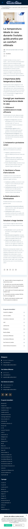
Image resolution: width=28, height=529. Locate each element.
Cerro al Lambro (7, 315)
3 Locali (2, 485)
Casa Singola (4, 491)
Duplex (2, 494)
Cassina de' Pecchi (5, 414)
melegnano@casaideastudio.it (9, 365)
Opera (2, 450)
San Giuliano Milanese (8, 339)
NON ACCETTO (18, 525)
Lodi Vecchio (6, 325)
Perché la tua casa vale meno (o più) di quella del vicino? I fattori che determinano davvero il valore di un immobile (13, 286)
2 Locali (2, 482)
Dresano (3, 425)
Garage (2, 496)
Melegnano (6, 329)
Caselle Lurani (4, 412)
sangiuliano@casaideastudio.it (9, 377)
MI (1, 443)
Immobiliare (8, 53)
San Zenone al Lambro (8, 342)
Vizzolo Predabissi (5, 472)
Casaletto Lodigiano (8, 312)
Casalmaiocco (4, 410)
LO (1, 428)
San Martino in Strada (6, 461)
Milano (2, 445)
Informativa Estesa (15, 522)
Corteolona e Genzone (8, 319)
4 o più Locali (3, 487)
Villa (2, 507)
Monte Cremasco (4, 448)
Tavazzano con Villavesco (6, 470)
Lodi (4, 322)
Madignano (3, 437)
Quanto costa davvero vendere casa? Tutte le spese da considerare (13, 299)
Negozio (3, 498)
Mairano (3, 439)
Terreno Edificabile (5, 502)
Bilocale (2, 489)
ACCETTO (8, 525)
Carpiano (3, 405)
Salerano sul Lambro (5, 454)
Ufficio (2, 505)
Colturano (3, 421)
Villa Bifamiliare (4, 509)
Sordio (2, 468)
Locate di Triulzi (4, 430)
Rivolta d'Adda (6, 332)
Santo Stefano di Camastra (9, 345)
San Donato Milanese (8, 335)
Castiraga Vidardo (5, 417)
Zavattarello (3, 474)
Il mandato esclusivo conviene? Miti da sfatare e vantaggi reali (13, 295)
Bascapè (3, 403)
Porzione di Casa (4, 500)
